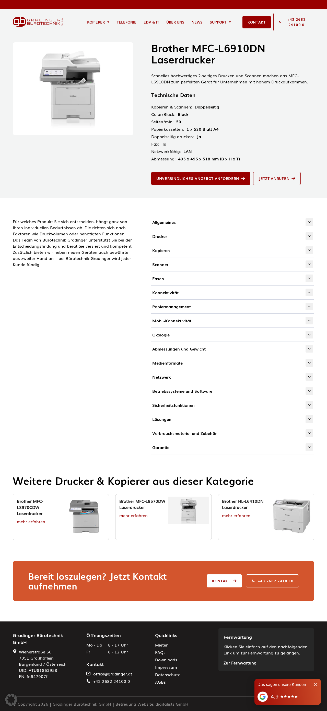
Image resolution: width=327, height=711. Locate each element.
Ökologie (161, 335)
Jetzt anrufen (274, 178)
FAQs (160, 652)
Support (218, 22)
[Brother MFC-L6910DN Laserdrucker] (38, 22)
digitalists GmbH (172, 704)
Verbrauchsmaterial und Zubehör (184, 433)
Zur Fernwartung (240, 663)
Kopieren (161, 250)
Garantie (160, 447)
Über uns (175, 22)
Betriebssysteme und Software (182, 391)
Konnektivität (165, 292)
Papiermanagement (171, 306)
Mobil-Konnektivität (171, 321)
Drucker (159, 236)
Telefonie (126, 22)
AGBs (160, 682)
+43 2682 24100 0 (276, 580)
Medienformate (167, 363)
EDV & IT (151, 22)
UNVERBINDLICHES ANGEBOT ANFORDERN (197, 178)
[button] (11, 699)
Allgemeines (164, 222)
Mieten (162, 645)
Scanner (160, 264)
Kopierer (96, 22)
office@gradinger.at (112, 674)
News (197, 22)
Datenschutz (167, 674)
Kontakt (257, 22)
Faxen (158, 278)
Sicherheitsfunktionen (173, 405)
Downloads (166, 660)
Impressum (166, 667)
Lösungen (161, 419)
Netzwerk (161, 377)
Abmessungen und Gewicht (179, 349)
